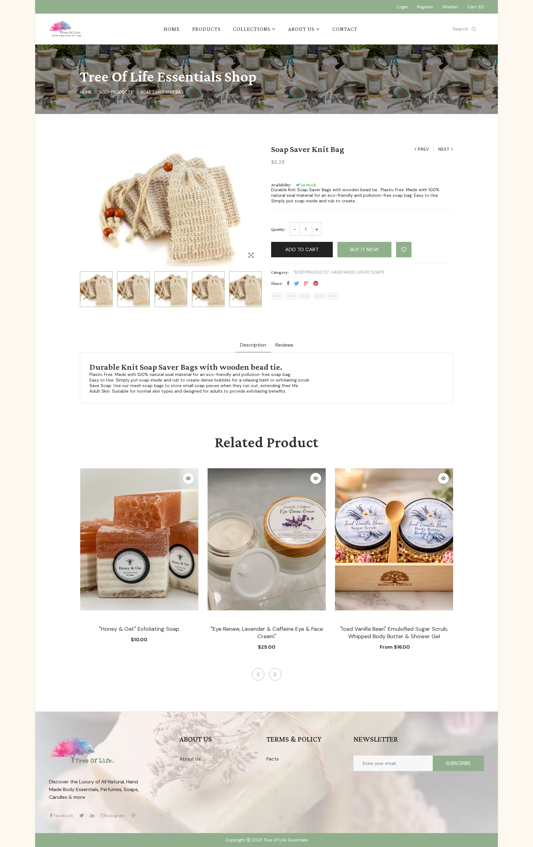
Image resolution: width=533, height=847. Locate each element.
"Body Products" (116, 92)
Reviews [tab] (284, 345)
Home (86, 92)
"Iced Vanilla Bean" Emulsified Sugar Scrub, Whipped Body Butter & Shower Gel (394, 632)
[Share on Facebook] (288, 283)
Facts (272, 759)
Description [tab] (253, 345)
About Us (190, 759)
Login (402, 7)
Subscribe (458, 763)
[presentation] (258, 674)
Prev (423, 149)
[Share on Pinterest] (315, 283)
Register (425, 7)
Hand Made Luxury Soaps (357, 272)
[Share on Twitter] (296, 283)
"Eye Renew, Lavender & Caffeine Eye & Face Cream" (267, 632)
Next (444, 149)
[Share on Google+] (306, 283)
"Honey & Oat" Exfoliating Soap (139, 629)
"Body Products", (311, 272)
